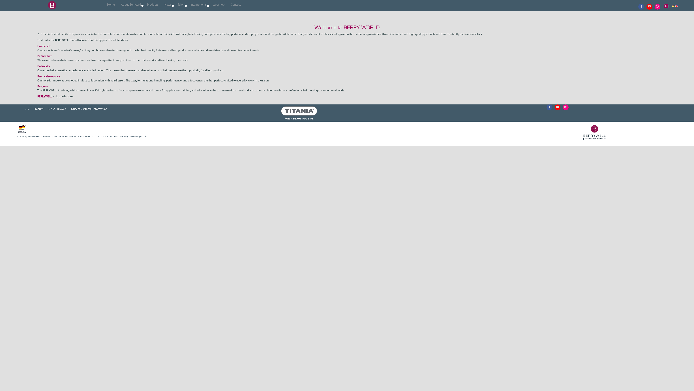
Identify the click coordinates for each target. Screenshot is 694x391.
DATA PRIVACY (57, 109)
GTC (27, 109)
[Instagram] (657, 6)
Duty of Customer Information (89, 109)
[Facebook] (641, 6)
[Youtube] (649, 6)
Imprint (39, 109)
